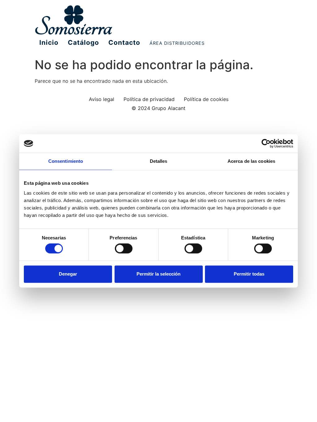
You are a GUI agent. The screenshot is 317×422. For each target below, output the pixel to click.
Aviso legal (101, 99)
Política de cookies (206, 99)
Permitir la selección (158, 273)
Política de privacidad (149, 99)
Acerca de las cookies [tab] (251, 161)
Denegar (68, 273)
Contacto (124, 42)
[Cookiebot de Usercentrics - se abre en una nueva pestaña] (266, 143)
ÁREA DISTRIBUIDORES (177, 43)
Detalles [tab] (158, 161)
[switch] (123, 249)
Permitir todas (249, 273)
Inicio (49, 42)
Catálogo (83, 42)
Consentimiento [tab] (65, 161)
